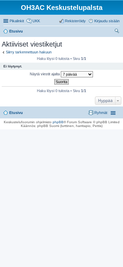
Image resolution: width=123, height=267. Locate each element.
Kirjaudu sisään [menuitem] (107, 21)
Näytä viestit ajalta (45, 74)
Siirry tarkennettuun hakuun (29, 52)
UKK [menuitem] (36, 21)
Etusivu (16, 113)
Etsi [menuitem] (118, 32)
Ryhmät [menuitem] (100, 113)
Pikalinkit (17, 21)
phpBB (58, 122)
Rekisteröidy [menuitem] (75, 21)
